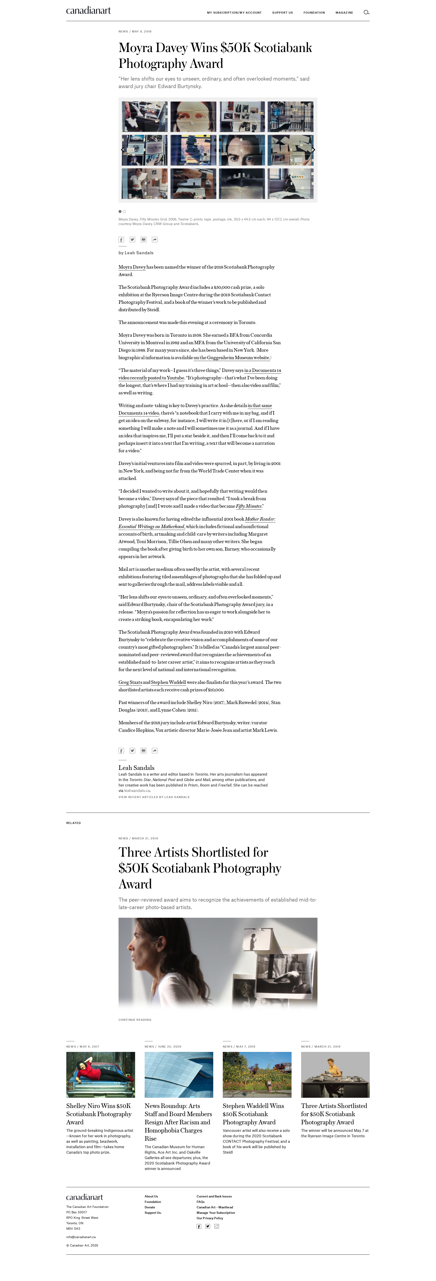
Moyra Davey (132, 266)
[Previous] (123, 150)
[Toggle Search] (367, 12)
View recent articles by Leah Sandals (154, 797)
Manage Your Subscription (216, 1212)
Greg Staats (130, 681)
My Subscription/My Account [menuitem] (234, 12)
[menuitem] (314, 13)
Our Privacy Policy (210, 1218)
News (123, 31)
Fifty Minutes (249, 505)
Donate (150, 1207)
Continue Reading (135, 1019)
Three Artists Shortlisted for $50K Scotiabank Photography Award (200, 867)
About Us (151, 1196)
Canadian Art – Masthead (215, 1207)
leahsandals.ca (137, 790)
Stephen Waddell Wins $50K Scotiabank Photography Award (253, 1113)
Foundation (153, 1202)
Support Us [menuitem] (282, 12)
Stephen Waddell (168, 681)
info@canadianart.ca (81, 1237)
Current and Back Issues (214, 1196)
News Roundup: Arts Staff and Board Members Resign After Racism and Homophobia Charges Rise (178, 1121)
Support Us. (153, 1212)
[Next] (312, 150)
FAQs (201, 1202)
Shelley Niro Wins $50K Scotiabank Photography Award (98, 1113)
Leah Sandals (139, 252)
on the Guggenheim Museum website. (232, 357)
